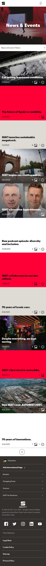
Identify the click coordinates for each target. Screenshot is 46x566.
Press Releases (9, 533)
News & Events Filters (10, 48)
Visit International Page (13, 467)
